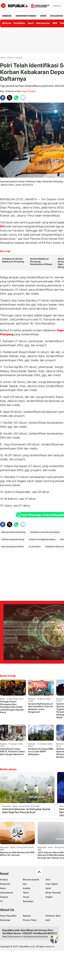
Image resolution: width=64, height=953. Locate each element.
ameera (6, 15)
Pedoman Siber (53, 915)
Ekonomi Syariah (26, 15)
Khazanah (5, 884)
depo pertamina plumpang (13, 532)
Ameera (4, 879)
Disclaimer (5, 920)
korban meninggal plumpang (42, 539)
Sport (31, 23)
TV (1, 901)
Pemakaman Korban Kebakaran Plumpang (13, 260)
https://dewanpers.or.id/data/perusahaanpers (25, 936)
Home (3, 57)
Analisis (26, 888)
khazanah (56, 15)
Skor (48, 879)
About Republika (8, 915)
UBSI (54, 23)
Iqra (25, 884)
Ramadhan (28, 901)
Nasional (6, 23)
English (49, 897)
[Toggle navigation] (3, 5)
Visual (26, 897)
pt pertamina (34, 546)
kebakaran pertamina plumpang (44, 532)
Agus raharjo (28, 91)
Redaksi (27, 915)
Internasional (43, 23)
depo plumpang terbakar (12, 546)
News (11, 57)
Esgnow (4, 897)
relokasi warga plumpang (12, 539)
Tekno (26, 892)
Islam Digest (52, 884)
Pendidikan (19, 23)
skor (43, 15)
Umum (19, 57)
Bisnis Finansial (53, 892)
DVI (2, 226)
